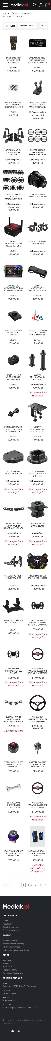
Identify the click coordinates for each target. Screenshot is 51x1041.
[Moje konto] (41, 5)
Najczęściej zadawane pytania (16, 950)
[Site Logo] (19, 5)
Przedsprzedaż (14, 159)
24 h (15, 112)
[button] (5, 5)
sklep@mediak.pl (10, 1000)
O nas (5, 920)
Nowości (6, 963)
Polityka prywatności (11, 930)
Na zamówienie (39, 384)
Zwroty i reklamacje (11, 927)
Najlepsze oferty (10, 969)
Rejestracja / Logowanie (13, 973)
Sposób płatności (10, 940)
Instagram (19, 1031)
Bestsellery (7, 960)
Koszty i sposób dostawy (13, 943)
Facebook (6, 1031)
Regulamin (7, 924)
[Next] (46, 885)
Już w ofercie (8, 966)
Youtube (12, 1031)
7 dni (15, 67)
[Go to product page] (13, 43)
